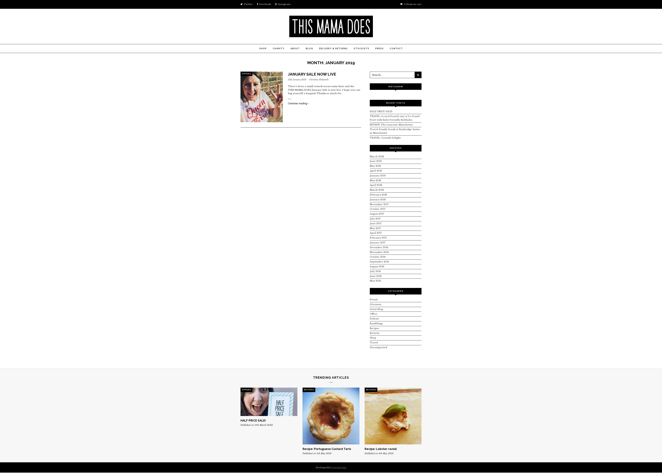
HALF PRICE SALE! (381, 111)
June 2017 (376, 223)
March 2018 (377, 189)
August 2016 (377, 266)
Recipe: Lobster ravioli (381, 449)
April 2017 (376, 232)
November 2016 (379, 252)
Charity (278, 48)
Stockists (361, 48)
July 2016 (375, 271)
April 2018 (376, 185)
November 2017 (379, 204)
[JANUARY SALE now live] (261, 97)
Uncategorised (378, 347)
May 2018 (375, 180)
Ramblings (376, 323)
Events (374, 299)
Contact (396, 48)
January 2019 (378, 175)
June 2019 (376, 161)
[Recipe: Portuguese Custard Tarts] (331, 416)
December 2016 (379, 247)
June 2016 (376, 276)
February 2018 (378, 194)
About (295, 48)
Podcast (374, 318)
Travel (374, 342)
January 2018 (378, 199)
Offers (246, 74)
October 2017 (377, 209)
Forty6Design (339, 467)
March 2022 (377, 156)
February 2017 (378, 237)
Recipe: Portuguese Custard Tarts (327, 449)
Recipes (374, 328)
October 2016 (378, 256)
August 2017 (377, 213)
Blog (309, 48)
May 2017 (375, 228)
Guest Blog (376, 309)
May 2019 (375, 166)
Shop (263, 48)
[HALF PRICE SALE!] (268, 402)
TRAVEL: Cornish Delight (385, 137)
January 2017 (377, 242)
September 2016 (379, 261)
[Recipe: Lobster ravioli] (393, 416)
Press (379, 48)
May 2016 (375, 280)
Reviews (374, 333)
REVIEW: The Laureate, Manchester (391, 124)
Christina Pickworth (319, 79)
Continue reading (298, 103)
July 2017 (375, 218)
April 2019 (376, 170)
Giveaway (375, 304)
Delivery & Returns (333, 48)
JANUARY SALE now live (312, 74)
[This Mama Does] (331, 35)
